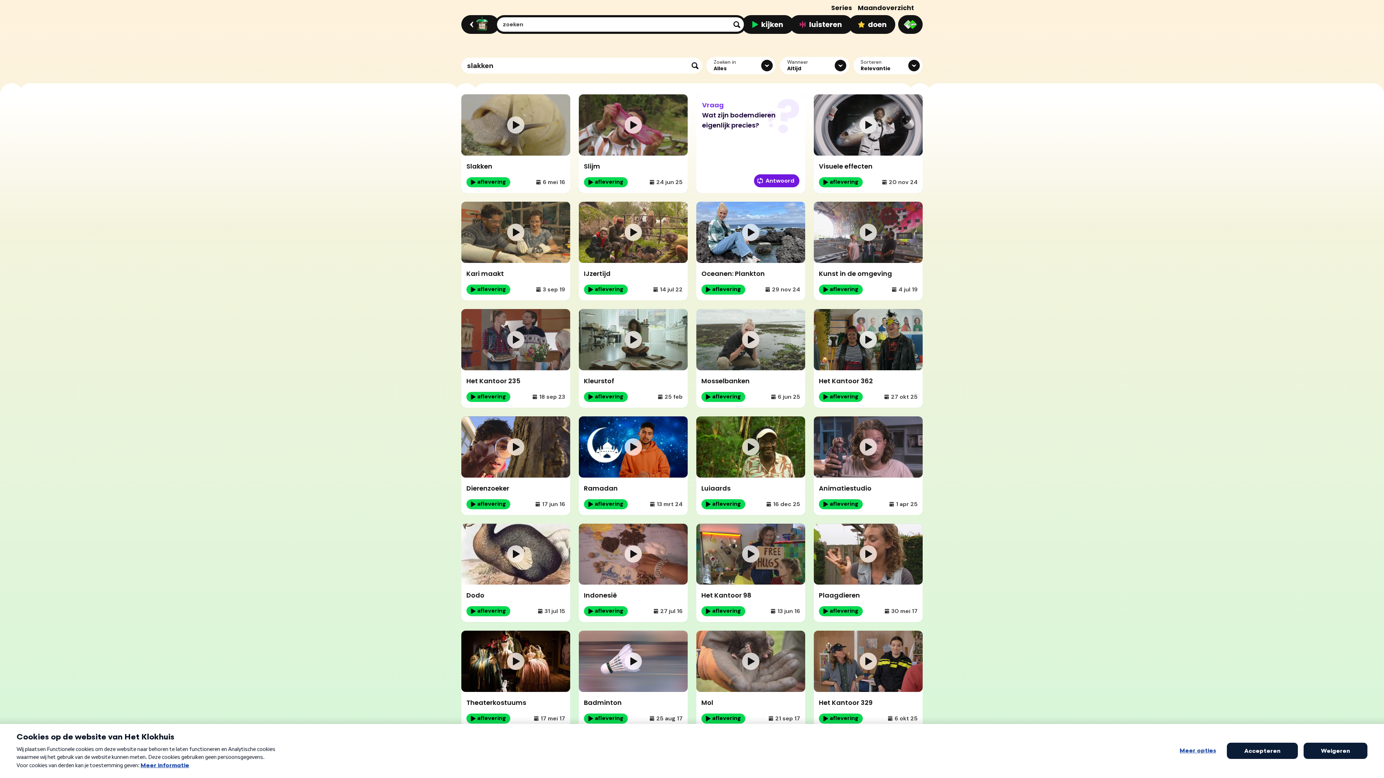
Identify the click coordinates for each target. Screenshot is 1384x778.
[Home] (479, 24)
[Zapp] (910, 24)
